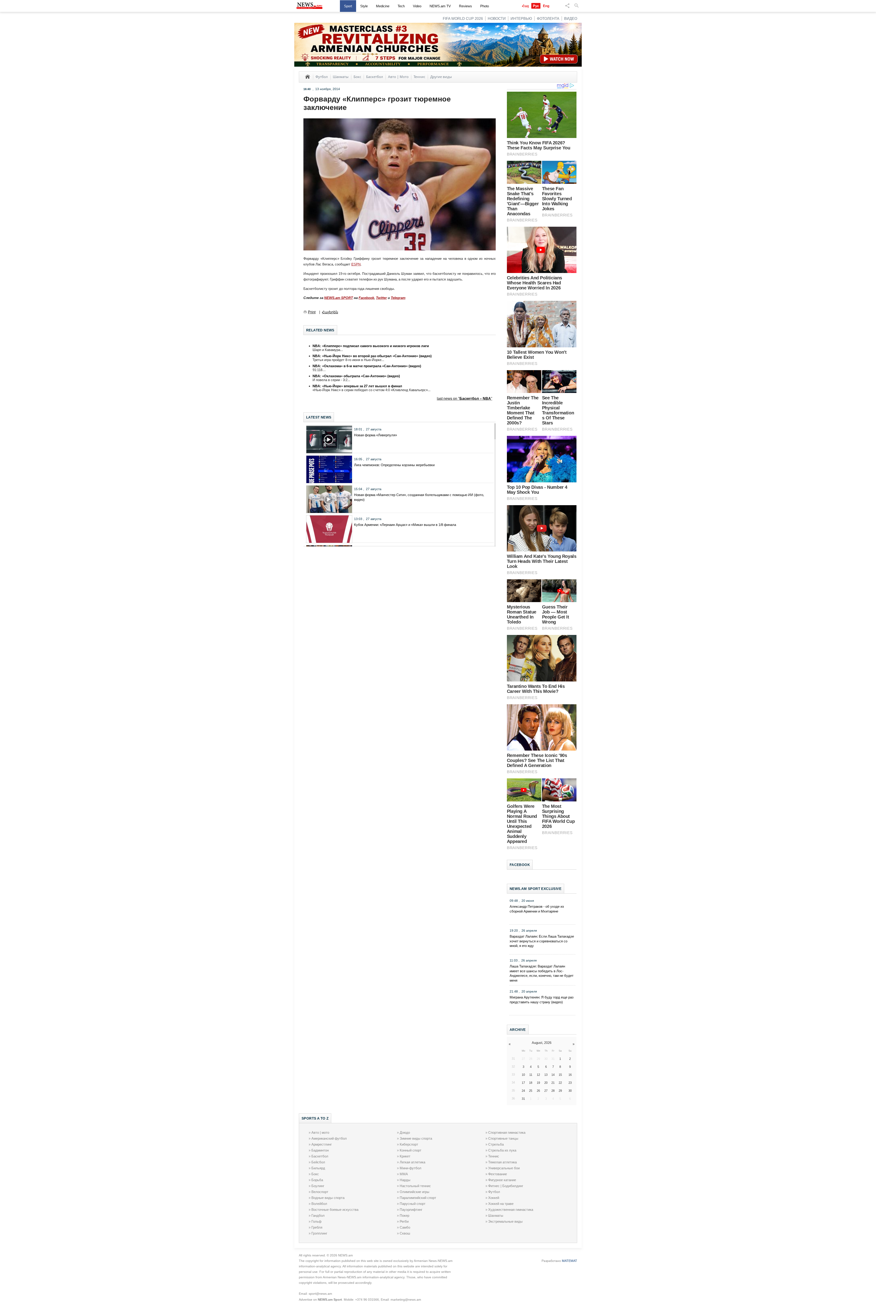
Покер (404, 1215)
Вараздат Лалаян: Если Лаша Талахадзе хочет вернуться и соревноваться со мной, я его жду (542, 941)
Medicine (382, 6)
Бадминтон (320, 1150)
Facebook (366, 298)
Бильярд (318, 1168)
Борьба (317, 1180)
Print (311, 312)
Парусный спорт (412, 1204)
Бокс (357, 76)
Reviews (465, 6)
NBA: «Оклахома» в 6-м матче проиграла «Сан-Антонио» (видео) (367, 366)
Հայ (525, 6)
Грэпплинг (319, 1233)
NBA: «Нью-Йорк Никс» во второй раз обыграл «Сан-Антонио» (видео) (372, 356)
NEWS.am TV (440, 6)
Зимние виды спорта (416, 1138)
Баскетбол (374, 76)
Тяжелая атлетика (502, 1162)
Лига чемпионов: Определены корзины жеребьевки (394, 465)
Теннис (419, 76)
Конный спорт (410, 1150)
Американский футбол (329, 1138)
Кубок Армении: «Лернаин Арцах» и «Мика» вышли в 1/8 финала (405, 525)
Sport (348, 6)
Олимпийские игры (414, 1192)
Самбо (405, 1227)
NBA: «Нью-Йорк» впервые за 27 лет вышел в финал (357, 386)
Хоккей (493, 1198)
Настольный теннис (415, 1186)
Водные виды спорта (327, 1198)
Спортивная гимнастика (506, 1132)
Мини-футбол (410, 1168)
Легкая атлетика (412, 1162)
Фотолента (548, 19)
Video (417, 6)
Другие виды (441, 76)
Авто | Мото (398, 76)
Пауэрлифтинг (411, 1209)
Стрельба (496, 1144)
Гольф (316, 1221)
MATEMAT (569, 1261)
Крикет (405, 1156)
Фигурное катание (502, 1180)
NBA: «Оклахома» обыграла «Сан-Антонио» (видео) (356, 376)
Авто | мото (320, 1132)
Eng (546, 6)
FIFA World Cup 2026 (463, 19)
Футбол (321, 76)
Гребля (316, 1227)
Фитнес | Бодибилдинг (505, 1186)
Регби (404, 1221)
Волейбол (319, 1204)
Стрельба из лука (502, 1150)
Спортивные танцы (503, 1138)
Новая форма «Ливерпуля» (375, 435)
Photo (484, 6)
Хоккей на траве (501, 1204)
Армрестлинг (321, 1144)
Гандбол (318, 1215)
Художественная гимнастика (510, 1209)
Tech (401, 6)
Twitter (381, 298)
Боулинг (317, 1186)
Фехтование (497, 1174)
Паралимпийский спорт (418, 1198)
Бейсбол (318, 1162)
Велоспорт (319, 1192)
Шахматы (341, 76)
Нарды (405, 1180)
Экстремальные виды (505, 1221)
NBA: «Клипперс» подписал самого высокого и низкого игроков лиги (371, 346)
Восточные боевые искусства (334, 1209)
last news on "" (464, 398)
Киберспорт (409, 1144)
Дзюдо (405, 1132)
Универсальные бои (504, 1168)
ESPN (356, 264)
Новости (497, 19)
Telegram (398, 298)
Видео (570, 19)
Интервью (521, 19)
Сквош (405, 1233)
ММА (404, 1174)
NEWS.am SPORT (338, 298)
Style (364, 6)
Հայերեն (330, 312)
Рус (536, 6)
